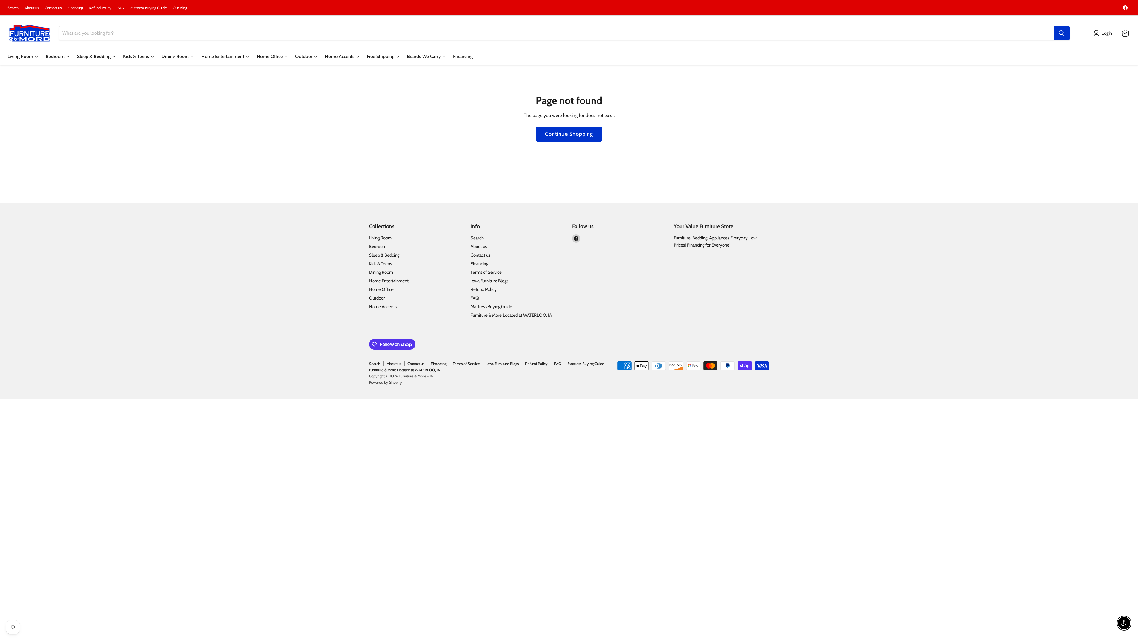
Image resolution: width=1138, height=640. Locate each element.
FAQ (120, 8)
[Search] (1062, 33)
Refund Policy (100, 8)
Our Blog (180, 8)
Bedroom (56, 56)
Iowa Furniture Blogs (489, 281)
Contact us (53, 8)
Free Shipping (381, 56)
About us (32, 8)
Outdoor (304, 56)
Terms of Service (486, 272)
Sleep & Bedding (94, 56)
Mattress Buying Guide (148, 8)
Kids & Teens (136, 56)
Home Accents (340, 56)
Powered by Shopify (385, 382)
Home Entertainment (223, 56)
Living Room (20, 56)
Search (13, 8)
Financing (75, 8)
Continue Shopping (569, 134)
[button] (1103, 33)
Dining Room (176, 56)
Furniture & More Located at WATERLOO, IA (511, 315)
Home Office (270, 56)
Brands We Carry (424, 56)
